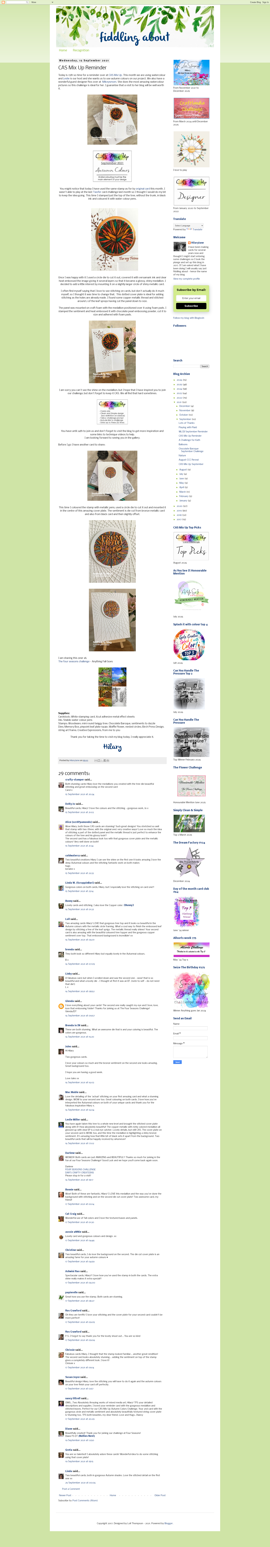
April (182, 487)
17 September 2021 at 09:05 (80, 1322)
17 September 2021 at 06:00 (80, 1283)
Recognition (81, 50)
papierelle (71, 1292)
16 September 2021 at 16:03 (79, 1082)
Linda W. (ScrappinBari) (79, 883)
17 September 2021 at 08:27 (79, 1301)
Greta (68, 1450)
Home (63, 50)
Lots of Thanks (187, 423)
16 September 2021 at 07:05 (80, 964)
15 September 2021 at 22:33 (79, 873)
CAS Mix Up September (191, 464)
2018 (179, 515)
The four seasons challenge (74, 661)
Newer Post (65, 1495)
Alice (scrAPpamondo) (78, 822)
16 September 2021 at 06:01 (80, 940)
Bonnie (69, 1190)
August (183, 469)
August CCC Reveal (189, 460)
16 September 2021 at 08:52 (80, 991)
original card (143, 189)
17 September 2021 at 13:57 (79, 1388)
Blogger (169, 1523)
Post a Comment (71, 1489)
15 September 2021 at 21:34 (79, 846)
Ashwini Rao (72, 1271)
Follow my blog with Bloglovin (188, 318)
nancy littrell (72, 1398)
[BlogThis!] (98, 760)
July (181, 474)
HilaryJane (197, 243)
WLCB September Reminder (193, 431)
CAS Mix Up (115, 75)
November (185, 410)
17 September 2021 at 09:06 (80, 1340)
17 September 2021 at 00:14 (79, 1204)
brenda (69, 949)
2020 (180, 506)
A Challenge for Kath (189, 440)
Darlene (70, 1153)
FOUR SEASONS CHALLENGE (80, 1169)
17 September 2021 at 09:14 (79, 1367)
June (182, 478)
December (185, 406)
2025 (180, 384)
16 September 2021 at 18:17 (79, 1180)
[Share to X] (101, 760)
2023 (179, 393)
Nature (182, 455)
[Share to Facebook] (104, 760)
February (184, 496)
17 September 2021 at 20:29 (80, 1419)
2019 (179, 511)
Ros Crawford (73, 1311)
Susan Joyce (72, 1377)
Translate (197, 229)
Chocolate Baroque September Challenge (191, 450)
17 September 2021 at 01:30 (79, 1222)
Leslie (66, 78)
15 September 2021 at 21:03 (79, 812)
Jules (68, 1046)
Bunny (68, 901)
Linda (68, 1471)
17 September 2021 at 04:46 (80, 1240)
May (182, 483)
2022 (180, 398)
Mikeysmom (109, 82)
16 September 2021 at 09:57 (80, 1015)
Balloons (183, 444)
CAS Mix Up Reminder (190, 436)
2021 (179, 402)
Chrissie (70, 1350)
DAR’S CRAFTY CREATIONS (79, 1172)
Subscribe (191, 305)
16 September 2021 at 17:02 (79, 1143)
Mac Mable (71, 1092)
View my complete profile (186, 279)
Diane (68, 1429)
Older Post (160, 1495)
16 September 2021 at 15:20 (79, 1037)
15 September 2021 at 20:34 (79, 794)
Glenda (69, 1001)
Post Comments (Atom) (85, 1500)
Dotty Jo (70, 804)
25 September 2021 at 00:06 (80, 1483)
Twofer (97, 192)
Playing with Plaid (188, 427)
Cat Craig (70, 1214)
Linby (68, 974)
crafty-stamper (74, 780)
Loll (67, 919)
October (184, 415)
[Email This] (96, 760)
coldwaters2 (72, 856)
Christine (70, 1250)
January (183, 500)
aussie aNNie (73, 1232)
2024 (180, 389)
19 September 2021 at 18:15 (79, 1461)
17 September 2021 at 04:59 (80, 1261)
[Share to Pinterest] (107, 760)
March (182, 492)
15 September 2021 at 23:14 (79, 891)
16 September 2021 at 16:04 (79, 1110)
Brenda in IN (72, 1025)
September (185, 419)
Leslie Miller (72, 1120)
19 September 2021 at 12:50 (79, 1440)
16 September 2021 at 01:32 (79, 909)
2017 (179, 519)
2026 (180, 380)
